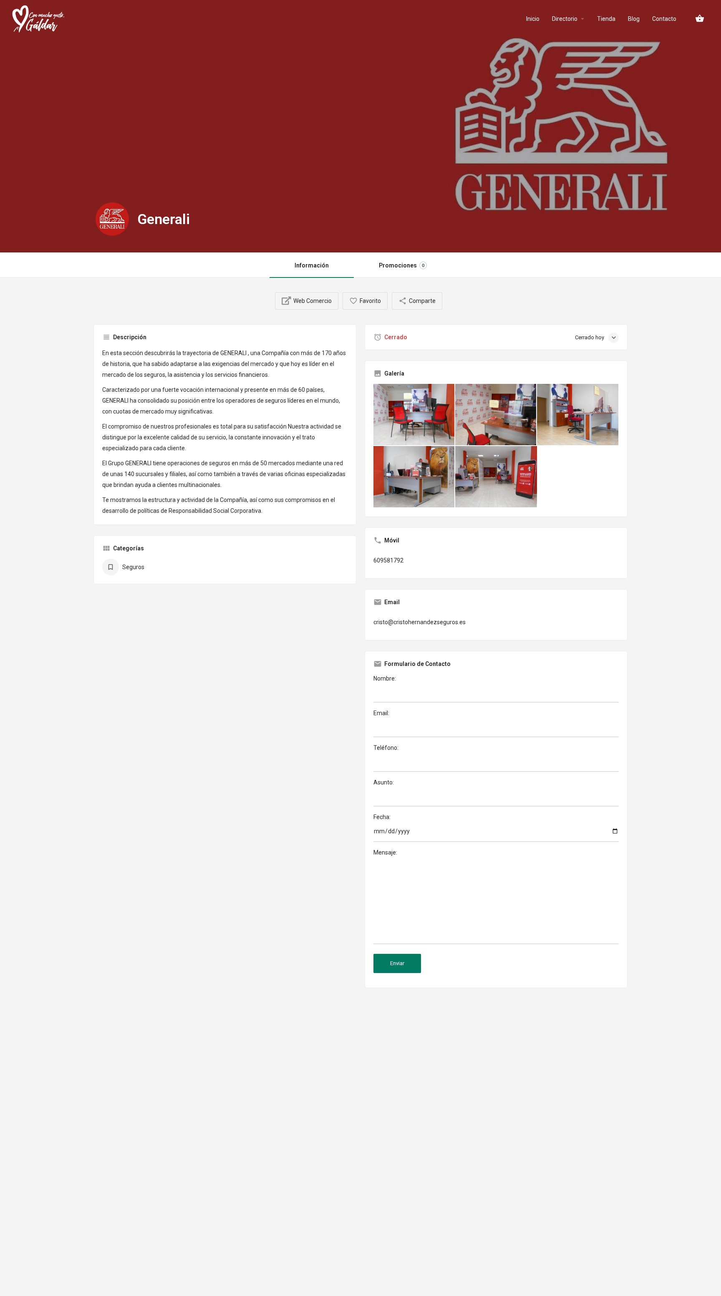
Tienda (606, 18)
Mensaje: (385, 852)
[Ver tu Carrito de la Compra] (699, 18)
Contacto (664, 18)
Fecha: (382, 817)
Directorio (564, 18)
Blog (634, 18)
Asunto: (383, 782)
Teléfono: (385, 747)
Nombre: (384, 678)
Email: (381, 713)
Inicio (532, 18)
